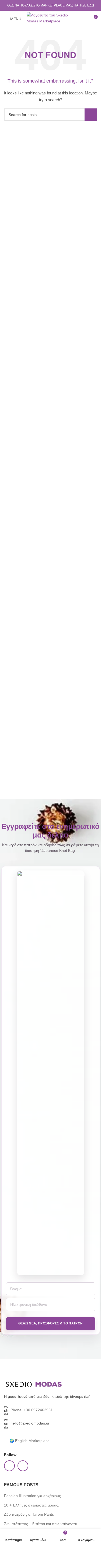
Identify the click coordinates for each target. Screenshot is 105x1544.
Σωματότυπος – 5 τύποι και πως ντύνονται (40, 1524)
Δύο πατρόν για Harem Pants (29, 1514)
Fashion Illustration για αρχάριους (32, 1496)
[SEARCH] (91, 114)
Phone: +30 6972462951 (31, 1410)
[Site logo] (51, 18)
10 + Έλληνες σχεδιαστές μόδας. (31, 1505)
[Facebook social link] (9, 1465)
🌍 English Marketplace (29, 1441)
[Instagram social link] (23, 1465)
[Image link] (33, 1384)
